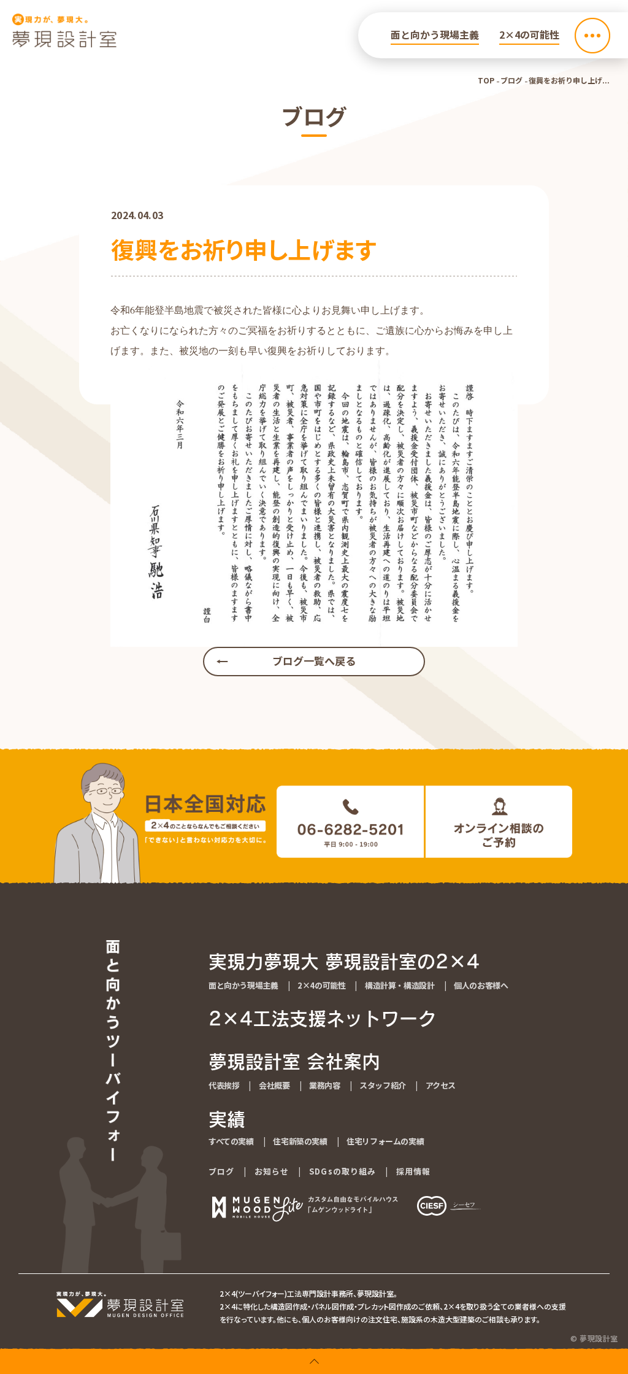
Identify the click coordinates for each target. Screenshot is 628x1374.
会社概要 (274, 1085)
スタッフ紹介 (382, 1085)
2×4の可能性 (529, 34)
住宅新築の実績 (300, 1141)
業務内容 (324, 1085)
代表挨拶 (224, 1085)
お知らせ (272, 1171)
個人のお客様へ (481, 985)
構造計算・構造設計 (400, 985)
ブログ (511, 80)
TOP (486, 80)
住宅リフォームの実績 (385, 1141)
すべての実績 (231, 1141)
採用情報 (413, 1171)
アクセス (441, 1085)
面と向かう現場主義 (435, 34)
